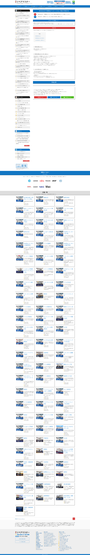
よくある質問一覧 (26, 160)
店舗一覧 (55, 6)
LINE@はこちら (68, 97)
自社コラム (37, 541)
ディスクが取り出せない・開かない (49, 535)
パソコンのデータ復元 (63, 542)
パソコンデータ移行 (62, 543)
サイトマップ (38, 548)
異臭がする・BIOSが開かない (48, 537)
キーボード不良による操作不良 (48, 534)
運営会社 (16, 518)
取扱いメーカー (42, 6)
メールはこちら (54, 97)
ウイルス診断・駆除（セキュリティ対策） (66, 548)
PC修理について (26, 6)
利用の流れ (50, 6)
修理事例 (37, 534)
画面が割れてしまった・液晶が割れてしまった (51, 543)
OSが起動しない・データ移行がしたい (49, 536)
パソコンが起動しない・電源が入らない (50, 544)
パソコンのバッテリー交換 (64, 541)
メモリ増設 (61, 534)
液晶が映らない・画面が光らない (49, 542)
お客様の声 (37, 536)
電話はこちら (40, 97)
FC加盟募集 (38, 543)
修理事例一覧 (27, 145)
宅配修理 (37, 537)
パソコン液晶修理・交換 (63, 536)
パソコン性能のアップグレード (64, 549)
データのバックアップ (63, 544)
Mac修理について (35, 6)
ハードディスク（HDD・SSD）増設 (64, 535)
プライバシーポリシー (21, 518)
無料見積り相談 (38, 544)
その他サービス (62, 550)
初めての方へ (19, 6)
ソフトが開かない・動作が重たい (49, 541)
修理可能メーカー (38, 542)
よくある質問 (62, 6)
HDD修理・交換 (62, 537)
